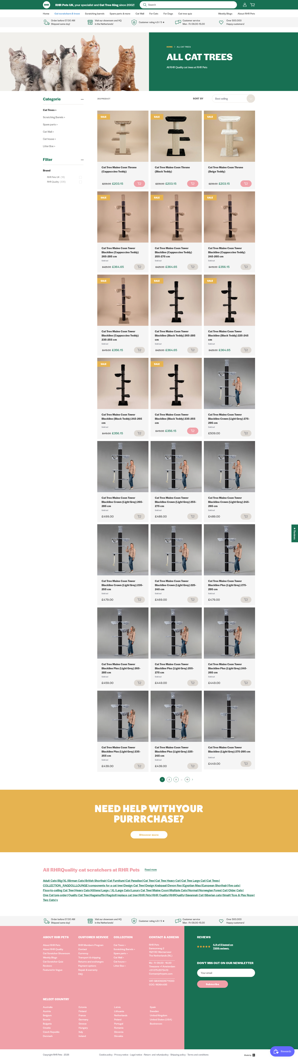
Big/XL (62, 880)
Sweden (154, 1011)
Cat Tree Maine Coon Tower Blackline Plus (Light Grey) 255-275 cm (174, 668)
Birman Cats (76, 880)
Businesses (156, 1023)
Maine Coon (160, 890)
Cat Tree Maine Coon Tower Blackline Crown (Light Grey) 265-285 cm (122, 502)
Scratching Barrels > (54, 117)
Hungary (83, 1027)
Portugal (118, 1023)
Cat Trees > (50, 110)
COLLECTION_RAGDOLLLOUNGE (65, 885)
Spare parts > (50, 124)
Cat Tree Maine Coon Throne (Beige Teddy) (225, 169)
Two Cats (49, 900)
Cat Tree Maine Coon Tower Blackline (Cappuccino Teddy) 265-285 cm (120, 252)
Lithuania (119, 1011)
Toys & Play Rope (242, 895)
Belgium (47, 1015)
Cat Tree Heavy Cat (167, 880)
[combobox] (233, 98)
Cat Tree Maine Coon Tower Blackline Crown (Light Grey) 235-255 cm (122, 585)
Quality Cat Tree (78, 895)
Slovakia (118, 1036)
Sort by (198, 98)
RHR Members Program (90, 945)
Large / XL (108, 890)
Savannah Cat (194, 895)
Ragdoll (111, 895)
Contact (82, 949)
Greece (83, 1023)
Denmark (48, 1036)
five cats (233, 885)
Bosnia (46, 1019)
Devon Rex (175, 885)
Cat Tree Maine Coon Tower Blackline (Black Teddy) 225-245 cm (228, 335)
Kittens (95, 890)
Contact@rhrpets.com (160, 973)
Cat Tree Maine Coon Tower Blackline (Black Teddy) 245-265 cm (122, 418)
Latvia (117, 1007)
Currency (83, 953)
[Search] (145, 5)
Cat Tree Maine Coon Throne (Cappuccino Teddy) (119, 169)
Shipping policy (178, 1054)
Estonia (83, 1007)
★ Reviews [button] (295, 533)
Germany (83, 1019)
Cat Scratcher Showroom (56, 953)
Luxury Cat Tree (141, 890)
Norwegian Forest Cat (213, 890)
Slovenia (118, 1031)
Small (226, 895)
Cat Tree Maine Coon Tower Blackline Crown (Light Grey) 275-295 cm (228, 418)
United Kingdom (158, 1015)
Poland (117, 1019)
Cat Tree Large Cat (193, 880)
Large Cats (123, 890)
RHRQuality (177, 895)
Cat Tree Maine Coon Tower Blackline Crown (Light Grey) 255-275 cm (175, 502)
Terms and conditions (197, 1054)
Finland (82, 1011)
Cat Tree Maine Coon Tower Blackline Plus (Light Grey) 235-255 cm (121, 751)
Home (170, 46)
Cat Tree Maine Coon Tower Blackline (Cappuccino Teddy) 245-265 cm (226, 252)
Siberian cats (213, 895)
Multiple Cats (178, 890)
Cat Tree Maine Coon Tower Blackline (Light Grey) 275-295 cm (229, 749)
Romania (118, 1027)
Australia (47, 1007)
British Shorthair (95, 880)
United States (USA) (161, 1019)
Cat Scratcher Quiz (53, 961)
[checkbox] (65, 177)
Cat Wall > (48, 131)
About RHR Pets (51, 945)
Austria (47, 1011)
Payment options (87, 965)
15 (187, 779)
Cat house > (49, 139)
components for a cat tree (105, 885)
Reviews (47, 965)
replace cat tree (128, 895)
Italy (81, 1031)
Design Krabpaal (155, 885)
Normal (193, 890)
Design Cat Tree (134, 885)
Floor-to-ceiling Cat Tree (58, 890)
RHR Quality (160, 895)
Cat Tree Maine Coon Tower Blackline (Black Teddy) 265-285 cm (175, 335)
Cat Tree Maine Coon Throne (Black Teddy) (172, 169)
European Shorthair (214, 885)
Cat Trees (213, 880)
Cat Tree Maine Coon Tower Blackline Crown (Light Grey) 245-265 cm (229, 502)
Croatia (47, 1027)
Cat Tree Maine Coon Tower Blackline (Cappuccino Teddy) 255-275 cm (173, 252)
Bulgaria (47, 1023)
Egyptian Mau (192, 885)
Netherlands (120, 1015)
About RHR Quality (53, 949)
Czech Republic (51, 1031)
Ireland (82, 1036)
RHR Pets (145, 895)
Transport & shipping (89, 957)
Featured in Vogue (52, 969)
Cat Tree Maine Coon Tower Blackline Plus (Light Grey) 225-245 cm (174, 751)
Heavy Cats (82, 890)
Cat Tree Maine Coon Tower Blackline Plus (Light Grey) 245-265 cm (227, 668)
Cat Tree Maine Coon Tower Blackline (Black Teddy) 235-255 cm (175, 418)
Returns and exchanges (91, 961)
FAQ (80, 974)
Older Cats (235, 890)
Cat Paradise (134, 880)
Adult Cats (50, 880)
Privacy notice (121, 1054)
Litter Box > (49, 146)
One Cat (48, 895)
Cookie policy (105, 1054)
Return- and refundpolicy (156, 1054)
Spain (153, 1007)
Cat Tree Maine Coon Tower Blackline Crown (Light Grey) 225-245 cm (175, 585)
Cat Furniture (116, 880)
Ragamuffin (97, 895)
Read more (151, 869)
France (82, 1015)
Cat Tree (148, 880)
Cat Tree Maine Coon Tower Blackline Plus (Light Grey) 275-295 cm (227, 585)
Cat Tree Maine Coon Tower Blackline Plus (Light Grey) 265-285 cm (121, 668)
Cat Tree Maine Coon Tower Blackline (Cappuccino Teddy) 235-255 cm (120, 335)
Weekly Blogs (50, 957)
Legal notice (136, 1054)
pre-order (61, 895)
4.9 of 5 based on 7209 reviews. (223, 946)
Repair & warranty (87, 969)
